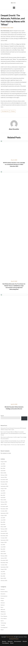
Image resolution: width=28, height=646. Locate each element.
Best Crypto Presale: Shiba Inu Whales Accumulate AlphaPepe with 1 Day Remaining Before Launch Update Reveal (13, 433)
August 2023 (4, 542)
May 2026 (3, 468)
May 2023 (3, 549)
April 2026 (3, 470)
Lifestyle (3, 602)
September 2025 (4, 486)
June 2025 (3, 493)
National (2, 605)
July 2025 (3, 490)
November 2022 (4, 562)
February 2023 (4, 555)
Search (2, 415)
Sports (2, 620)
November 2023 (4, 535)
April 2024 (3, 524)
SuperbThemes (15, 638)
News (2, 607)
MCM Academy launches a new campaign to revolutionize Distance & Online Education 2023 (14, 164)
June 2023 (3, 546)
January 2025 (4, 504)
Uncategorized (5, 111)
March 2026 (3, 472)
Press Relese (4, 618)
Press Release (4, 616)
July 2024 (3, 517)
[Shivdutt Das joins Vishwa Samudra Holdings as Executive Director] (14, 347)
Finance (2, 598)
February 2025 (4, 502)
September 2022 (4, 567)
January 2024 (4, 531)
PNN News (3, 611)
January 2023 (4, 558)
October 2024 (4, 511)
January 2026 (4, 477)
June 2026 (3, 466)
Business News (4, 591)
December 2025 (4, 479)
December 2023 (4, 533)
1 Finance (13, 111)
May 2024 (3, 522)
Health (2, 600)
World (2, 629)
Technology (3, 623)
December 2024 (4, 506)
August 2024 (4, 515)
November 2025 (4, 481)
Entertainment (4, 596)
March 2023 (3, 553)
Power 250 (3, 614)
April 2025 (3, 497)
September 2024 (4, 513)
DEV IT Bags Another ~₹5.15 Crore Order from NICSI (13, 444)
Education (3, 593)
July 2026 (3, 463)
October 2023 (4, 537)
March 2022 (3, 578)
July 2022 (3, 571)
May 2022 (3, 576)
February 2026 (4, 475)
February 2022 (4, 580)
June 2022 (3, 573)
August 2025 (4, 488)
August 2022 (4, 569)
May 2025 (3, 495)
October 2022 (4, 564)
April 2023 (3, 551)
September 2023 (4, 540)
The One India (9, 636)
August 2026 (4, 461)
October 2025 (4, 484)
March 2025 (3, 499)
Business (3, 589)
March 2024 (3, 526)
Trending (3, 625)
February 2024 (4, 529)
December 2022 (4, 560)
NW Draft (3, 609)
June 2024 (3, 520)
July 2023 (3, 544)
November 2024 (4, 508)
